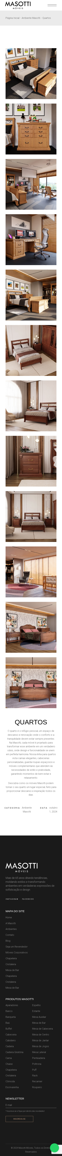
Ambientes (11, 929)
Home (9, 917)
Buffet (9, 1028)
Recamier (37, 1081)
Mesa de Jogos (40, 1046)
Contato (10, 935)
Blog (8, 940)
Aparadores (12, 1005)
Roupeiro (37, 1087)
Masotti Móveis (26, 1148)
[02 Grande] (31, 239)
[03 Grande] (31, 184)
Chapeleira (11, 958)
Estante (36, 1011)
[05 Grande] (31, 73)
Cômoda (10, 1081)
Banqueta (11, 1017)
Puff (34, 1069)
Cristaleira (11, 964)
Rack (35, 1075)
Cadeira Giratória (14, 1052)
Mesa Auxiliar (39, 1017)
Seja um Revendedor (17, 946)
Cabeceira (11, 1034)
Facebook (28, 899)
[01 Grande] (31, 295)
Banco (9, 1011)
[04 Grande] (31, 129)
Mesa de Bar (12, 970)
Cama (9, 1058)
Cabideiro (11, 1040)
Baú (8, 1022)
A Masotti (11, 923)
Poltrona (36, 1064)
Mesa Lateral (39, 1052)
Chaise (9, 1064)
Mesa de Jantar (40, 1040)
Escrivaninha (12, 1087)
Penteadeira (38, 1058)
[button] (54, 1147)
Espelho (36, 1005)
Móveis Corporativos (17, 952)
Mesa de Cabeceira (42, 1028)
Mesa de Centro (40, 1034)
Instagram (12, 899)
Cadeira (10, 1046)
